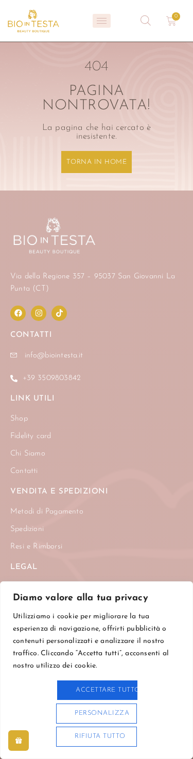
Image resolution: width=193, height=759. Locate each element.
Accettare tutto (106, 690)
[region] (96, 670)
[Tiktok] (59, 313)
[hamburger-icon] (102, 21)
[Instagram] (38, 313)
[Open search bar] (146, 20)
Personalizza (102, 713)
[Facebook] (18, 313)
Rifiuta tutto (100, 736)
